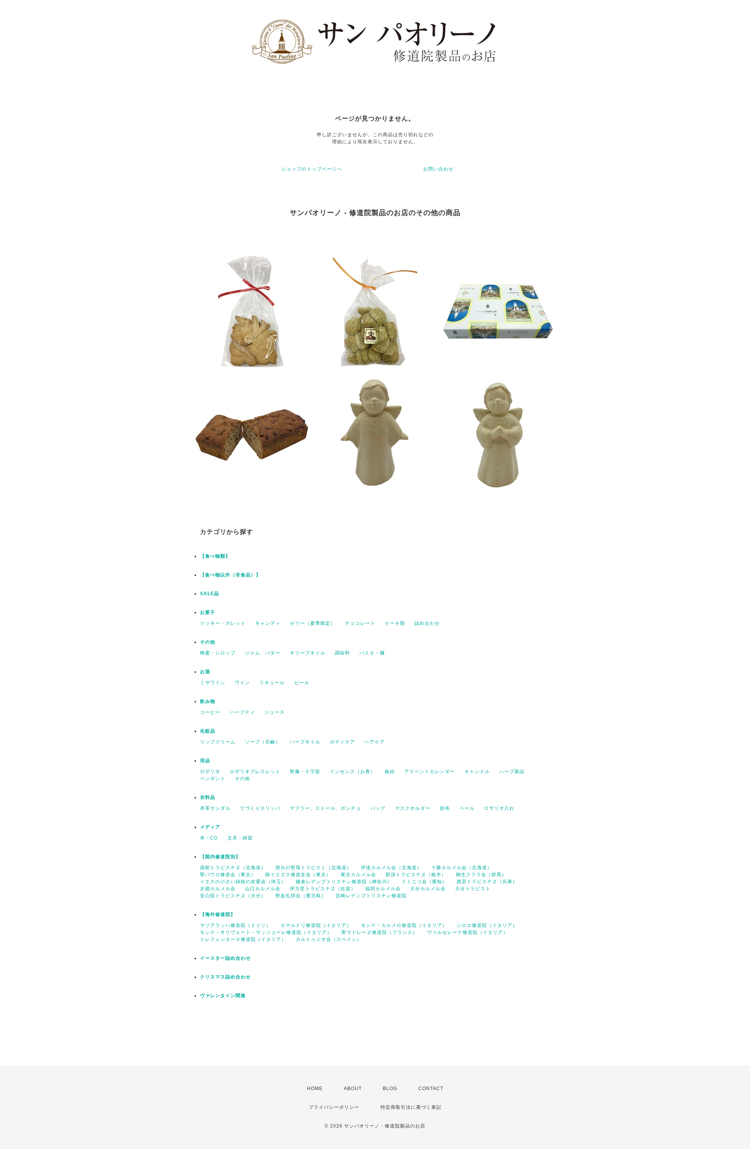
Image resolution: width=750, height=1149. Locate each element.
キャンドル (477, 771)
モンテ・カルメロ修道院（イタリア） (404, 925)
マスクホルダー (412, 808)
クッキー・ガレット (223, 623)
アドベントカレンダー (429, 771)
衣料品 (207, 797)
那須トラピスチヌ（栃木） (416, 874)
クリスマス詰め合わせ (225, 977)
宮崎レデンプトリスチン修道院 (371, 895)
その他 (207, 642)
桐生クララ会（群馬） (481, 874)
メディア (210, 827)
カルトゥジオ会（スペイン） (329, 939)
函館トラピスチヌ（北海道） (233, 867)
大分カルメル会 (428, 888)
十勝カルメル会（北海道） (461, 867)
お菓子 (207, 612)
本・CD (209, 838)
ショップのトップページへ (311, 169)
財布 (445, 808)
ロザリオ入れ (499, 808)
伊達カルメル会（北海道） (391, 867)
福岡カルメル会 (383, 888)
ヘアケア (374, 742)
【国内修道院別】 (220, 856)
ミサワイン (212, 682)
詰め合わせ (427, 623)
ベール (467, 808)
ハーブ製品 (512, 771)
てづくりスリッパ (260, 808)
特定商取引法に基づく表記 (410, 1107)
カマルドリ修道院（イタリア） (316, 925)
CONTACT (430, 1088)
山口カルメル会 (262, 888)
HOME (315, 1088)
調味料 (342, 653)
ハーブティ (242, 712)
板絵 (390, 771)
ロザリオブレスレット (255, 771)
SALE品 (209, 593)
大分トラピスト (473, 888)
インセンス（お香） (352, 771)
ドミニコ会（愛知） (424, 881)
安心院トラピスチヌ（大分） (233, 895)
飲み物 (207, 701)
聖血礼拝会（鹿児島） (300, 895)
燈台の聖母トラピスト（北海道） (313, 867)
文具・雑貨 (240, 838)
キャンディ (267, 623)
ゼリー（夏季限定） (313, 623)
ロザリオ (210, 771)
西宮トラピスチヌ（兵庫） (487, 881)
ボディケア (342, 742)
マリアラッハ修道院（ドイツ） (235, 925)
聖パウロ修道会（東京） (228, 874)
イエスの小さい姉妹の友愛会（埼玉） (243, 881)
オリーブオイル (307, 653)
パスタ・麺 (372, 653)
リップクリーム (218, 742)
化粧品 (207, 731)
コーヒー (210, 712)
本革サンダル (215, 808)
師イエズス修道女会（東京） (298, 874)
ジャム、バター (262, 653)
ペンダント (212, 778)
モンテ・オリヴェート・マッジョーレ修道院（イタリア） (266, 932)
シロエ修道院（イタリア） (487, 925)
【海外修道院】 (218, 914)
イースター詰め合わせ (225, 958)
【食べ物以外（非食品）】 (230, 575)
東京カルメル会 (358, 874)
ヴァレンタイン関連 (223, 995)
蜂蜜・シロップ (218, 653)
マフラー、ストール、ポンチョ (325, 808)
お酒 (205, 671)
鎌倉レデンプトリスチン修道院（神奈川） (344, 881)
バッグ (378, 808)
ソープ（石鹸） (262, 742)
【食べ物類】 (215, 556)
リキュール (272, 682)
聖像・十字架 (305, 771)
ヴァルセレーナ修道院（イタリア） (467, 932)
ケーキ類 (395, 623)
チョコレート (360, 623)
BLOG (390, 1088)
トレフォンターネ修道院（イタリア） (243, 939)
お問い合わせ (438, 169)
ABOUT (353, 1088)
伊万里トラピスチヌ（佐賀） (323, 888)
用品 (205, 760)
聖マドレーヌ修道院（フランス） (379, 932)
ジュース (274, 712)
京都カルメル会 (218, 888)
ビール (301, 682)
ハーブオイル (305, 742)
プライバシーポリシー (334, 1107)
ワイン (242, 682)
